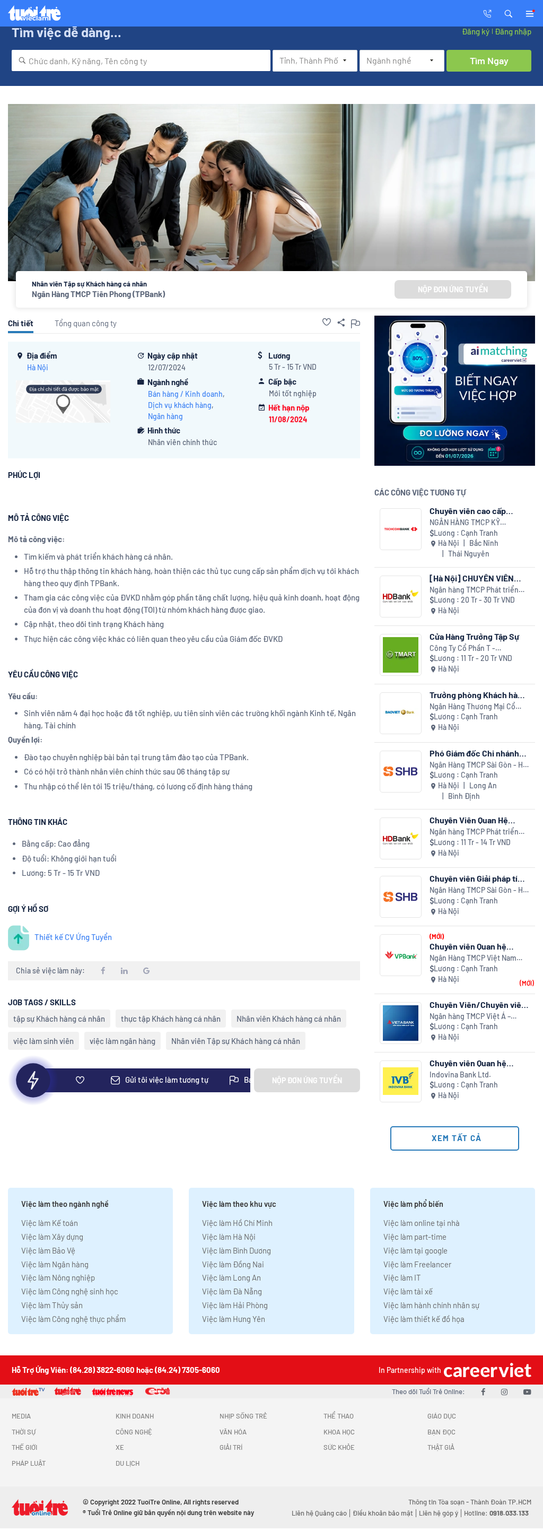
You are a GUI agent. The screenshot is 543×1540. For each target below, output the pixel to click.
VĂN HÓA (233, 1432)
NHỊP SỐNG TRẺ (243, 1416)
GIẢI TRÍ (231, 1447)
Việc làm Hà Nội (229, 1236)
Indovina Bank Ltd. (460, 1074)
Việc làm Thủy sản (52, 1305)
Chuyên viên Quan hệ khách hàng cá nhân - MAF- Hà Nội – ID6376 (469, 946)
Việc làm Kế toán (49, 1223)
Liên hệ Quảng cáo (319, 1513)
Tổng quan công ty (86, 323)
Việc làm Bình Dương (236, 1250)
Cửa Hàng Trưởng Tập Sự (474, 636)
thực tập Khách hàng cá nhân (171, 1018)
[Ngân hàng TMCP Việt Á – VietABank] (400, 1023)
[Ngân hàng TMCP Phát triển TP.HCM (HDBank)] (400, 596)
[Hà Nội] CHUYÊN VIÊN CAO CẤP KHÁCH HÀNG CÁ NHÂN (479, 578)
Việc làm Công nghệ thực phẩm (73, 1319)
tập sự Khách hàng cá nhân (59, 1018)
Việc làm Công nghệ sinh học (69, 1291)
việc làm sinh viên (43, 1041)
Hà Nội (37, 367)
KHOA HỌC (339, 1432)
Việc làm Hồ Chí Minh (237, 1223)
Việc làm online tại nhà (421, 1223)
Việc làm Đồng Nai (233, 1264)
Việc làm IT (402, 1277)
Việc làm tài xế (408, 1291)
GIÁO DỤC (441, 1416)
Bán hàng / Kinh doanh (185, 393)
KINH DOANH (135, 1416)
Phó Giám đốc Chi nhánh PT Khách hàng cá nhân (474, 753)
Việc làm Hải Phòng (235, 1305)
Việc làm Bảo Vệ (48, 1250)
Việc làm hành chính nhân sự (431, 1305)
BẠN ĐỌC (441, 1432)
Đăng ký (475, 31)
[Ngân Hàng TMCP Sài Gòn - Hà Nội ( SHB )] (400, 771)
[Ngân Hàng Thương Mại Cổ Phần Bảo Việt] (400, 713)
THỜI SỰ (24, 1432)
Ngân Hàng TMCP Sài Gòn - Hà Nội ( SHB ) (478, 765)
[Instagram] (504, 1391)
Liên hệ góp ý (438, 1513)
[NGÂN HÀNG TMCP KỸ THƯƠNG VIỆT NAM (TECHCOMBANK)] (400, 529)
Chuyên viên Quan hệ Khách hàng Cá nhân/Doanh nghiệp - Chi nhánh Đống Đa (476, 1063)
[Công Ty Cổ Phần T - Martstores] (400, 654)
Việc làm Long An (231, 1277)
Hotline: (496, 1513)
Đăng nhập (513, 31)
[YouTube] (527, 1391)
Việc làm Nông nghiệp (58, 1277)
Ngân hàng (165, 416)
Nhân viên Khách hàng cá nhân (289, 1018)
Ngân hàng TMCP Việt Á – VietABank (470, 1017)
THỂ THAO (338, 1416)
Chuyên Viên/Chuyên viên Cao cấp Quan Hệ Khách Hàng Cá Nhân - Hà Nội (478, 1004)
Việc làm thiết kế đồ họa (424, 1319)
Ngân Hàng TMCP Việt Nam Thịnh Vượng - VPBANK (473, 958)
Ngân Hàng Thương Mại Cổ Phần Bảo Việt (472, 707)
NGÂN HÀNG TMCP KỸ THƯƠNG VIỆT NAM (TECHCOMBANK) (465, 523)
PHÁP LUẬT (29, 1463)
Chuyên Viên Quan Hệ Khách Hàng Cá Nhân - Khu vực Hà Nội (479, 820)
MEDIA (21, 1416)
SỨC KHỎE (339, 1447)
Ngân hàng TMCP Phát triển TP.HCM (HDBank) (474, 590)
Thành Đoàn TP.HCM (500, 1502)
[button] (508, 13)
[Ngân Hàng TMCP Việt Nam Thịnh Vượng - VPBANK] (400, 955)
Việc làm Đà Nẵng (232, 1291)
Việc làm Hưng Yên (233, 1319)
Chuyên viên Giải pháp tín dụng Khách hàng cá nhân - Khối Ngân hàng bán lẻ (477, 878)
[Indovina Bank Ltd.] (400, 1081)
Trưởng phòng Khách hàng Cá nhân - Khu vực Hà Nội (478, 695)
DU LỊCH (127, 1463)
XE (120, 1447)
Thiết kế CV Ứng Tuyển (73, 937)
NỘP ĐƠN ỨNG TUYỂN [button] (453, 289)
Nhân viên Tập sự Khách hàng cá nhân (235, 1041)
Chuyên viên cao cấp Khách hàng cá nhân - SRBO (470, 511)
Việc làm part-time (414, 1236)
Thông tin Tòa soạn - (439, 1502)
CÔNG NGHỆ (134, 1432)
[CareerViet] (486, 1370)
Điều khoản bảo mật (383, 1513)
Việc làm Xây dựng (52, 1236)
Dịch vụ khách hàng (180, 405)
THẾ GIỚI (24, 1447)
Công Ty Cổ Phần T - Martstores (462, 648)
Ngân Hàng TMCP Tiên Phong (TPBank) (98, 294)
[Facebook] (483, 1391)
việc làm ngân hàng (122, 1041)
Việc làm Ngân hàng (55, 1264)
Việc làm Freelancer (417, 1264)
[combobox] (141, 60)
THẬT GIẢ (440, 1447)
